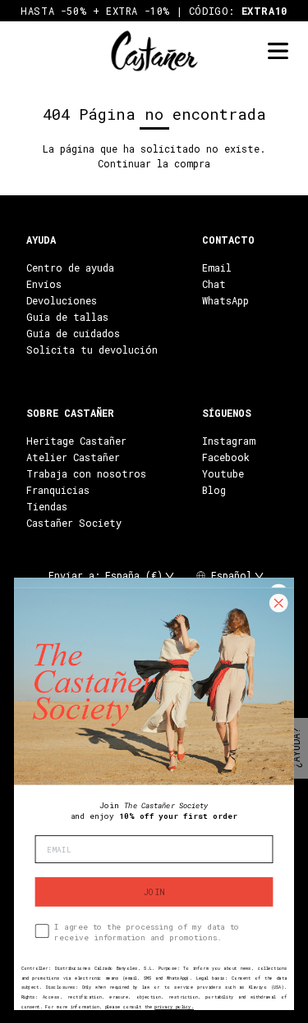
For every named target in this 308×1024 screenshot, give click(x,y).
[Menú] (277, 51)
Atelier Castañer (73, 457)
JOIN (154, 892)
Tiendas (46, 506)
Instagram (228, 440)
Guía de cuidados (73, 333)
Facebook (226, 457)
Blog (214, 489)
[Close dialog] (278, 603)
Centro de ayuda (70, 267)
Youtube (223, 473)
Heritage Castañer (76, 440)
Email (217, 267)
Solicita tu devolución (92, 349)
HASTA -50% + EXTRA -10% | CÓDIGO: (154, 10)
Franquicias (58, 489)
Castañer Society (74, 522)
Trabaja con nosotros (86, 473)
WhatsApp (225, 300)
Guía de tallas (67, 316)
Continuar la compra (154, 163)
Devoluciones (61, 300)
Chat (214, 283)
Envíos (44, 283)
